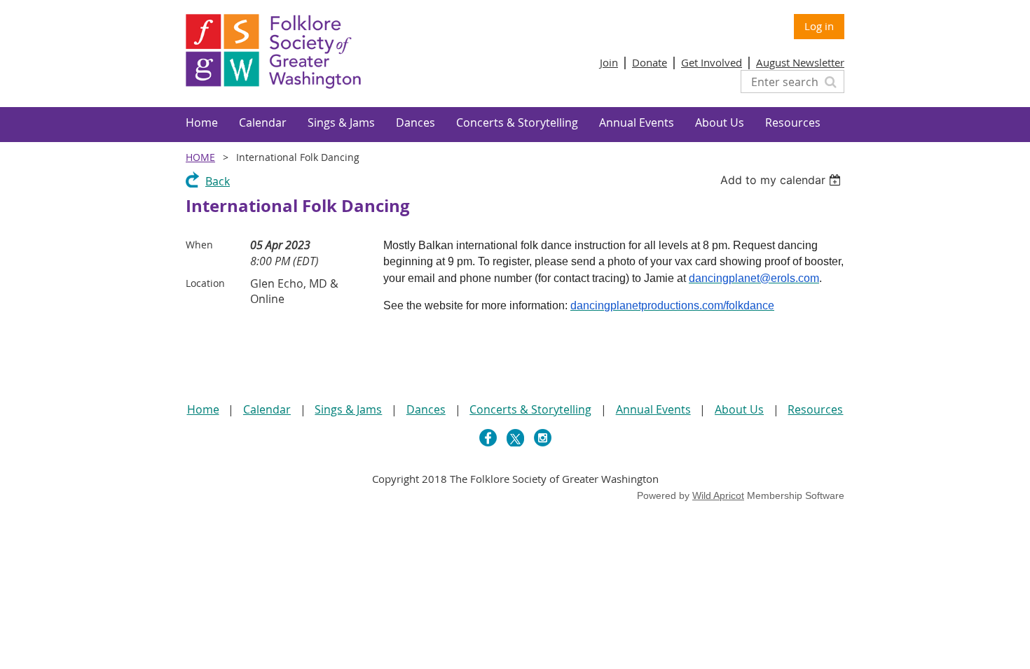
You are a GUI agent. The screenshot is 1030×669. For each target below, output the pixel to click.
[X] (515, 437)
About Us (739, 409)
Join (609, 62)
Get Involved (711, 62)
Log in (819, 26)
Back (217, 181)
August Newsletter (800, 62)
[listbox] (782, 179)
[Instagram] (542, 437)
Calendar (267, 409)
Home (200, 157)
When (199, 244)
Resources (815, 409)
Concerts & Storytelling (530, 409)
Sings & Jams (348, 409)
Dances (426, 409)
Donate (649, 62)
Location (205, 283)
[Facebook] (488, 437)
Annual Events (653, 409)
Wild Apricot (718, 495)
